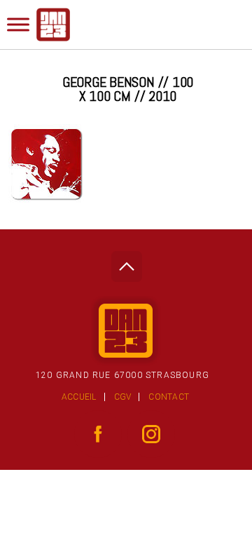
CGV (123, 397)
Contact (168, 397)
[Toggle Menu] (18, 24)
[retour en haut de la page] (126, 262)
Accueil (79, 397)
